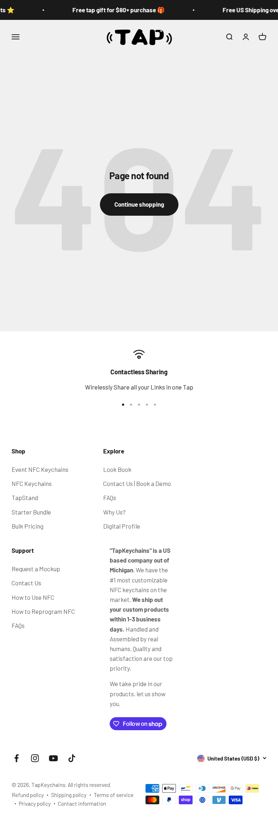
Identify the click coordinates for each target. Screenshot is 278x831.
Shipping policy (69, 795)
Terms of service (114, 795)
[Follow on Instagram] (35, 758)
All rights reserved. (89, 785)
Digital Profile (121, 526)
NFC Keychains (32, 483)
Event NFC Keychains (40, 469)
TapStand (25, 497)
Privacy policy (35, 803)
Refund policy (28, 795)
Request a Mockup (36, 568)
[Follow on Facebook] (16, 758)
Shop (18, 451)
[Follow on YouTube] (53, 758)
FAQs (109, 497)
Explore (113, 451)
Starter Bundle (31, 512)
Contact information (82, 803)
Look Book (117, 469)
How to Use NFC (33, 597)
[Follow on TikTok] (72, 758)
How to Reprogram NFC (43, 611)
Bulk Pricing (27, 526)
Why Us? (114, 512)
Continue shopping (139, 204)
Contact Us (26, 582)
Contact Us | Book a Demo (137, 483)
